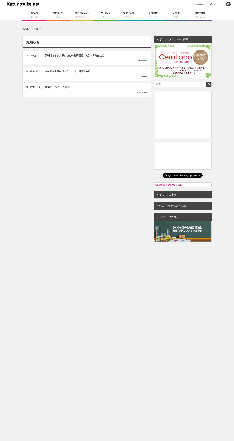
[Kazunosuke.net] (23, 4)
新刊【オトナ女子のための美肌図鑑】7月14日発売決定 (74, 55)
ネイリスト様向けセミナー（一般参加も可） (69, 71)
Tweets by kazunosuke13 (168, 184)
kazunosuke (142, 61)
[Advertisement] (182, 115)
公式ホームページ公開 (57, 87)
